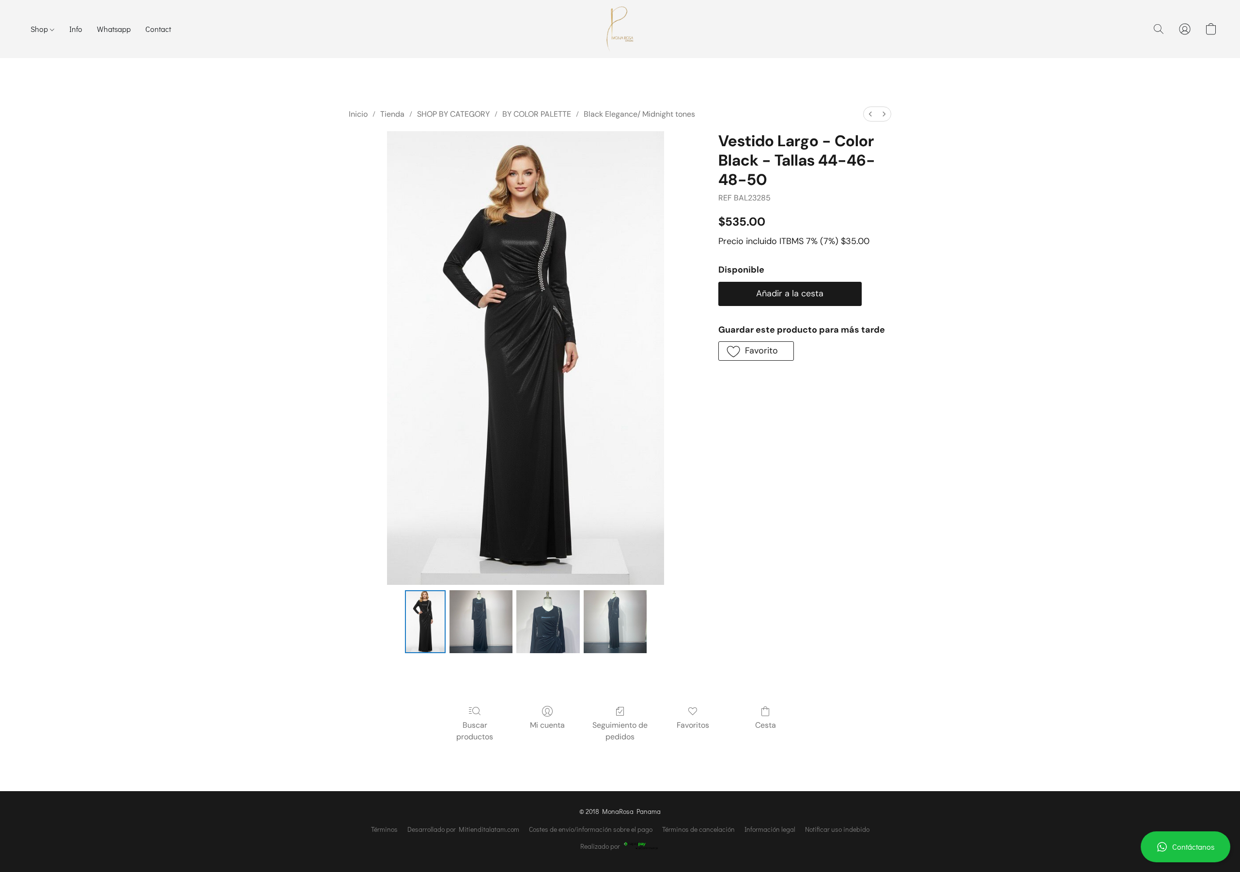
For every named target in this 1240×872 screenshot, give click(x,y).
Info (75, 29)
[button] (1185, 846)
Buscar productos (474, 731)
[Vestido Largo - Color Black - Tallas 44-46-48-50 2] (547, 621)
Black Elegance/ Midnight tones (639, 114)
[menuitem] (870, 114)
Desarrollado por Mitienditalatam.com (463, 829)
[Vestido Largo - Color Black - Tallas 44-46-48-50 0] (425, 621)
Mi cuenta (547, 725)
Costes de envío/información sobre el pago (590, 829)
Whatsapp (114, 29)
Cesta (765, 725)
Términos (384, 829)
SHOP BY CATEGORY (453, 114)
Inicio (358, 114)
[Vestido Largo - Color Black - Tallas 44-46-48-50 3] (615, 621)
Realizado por (600, 846)
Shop (40, 29)
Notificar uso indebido (837, 829)
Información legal (769, 829)
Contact (158, 29)
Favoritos (693, 725)
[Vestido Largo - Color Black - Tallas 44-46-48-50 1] (481, 621)
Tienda (392, 114)
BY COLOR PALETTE (536, 114)
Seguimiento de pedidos (620, 731)
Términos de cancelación (698, 829)
